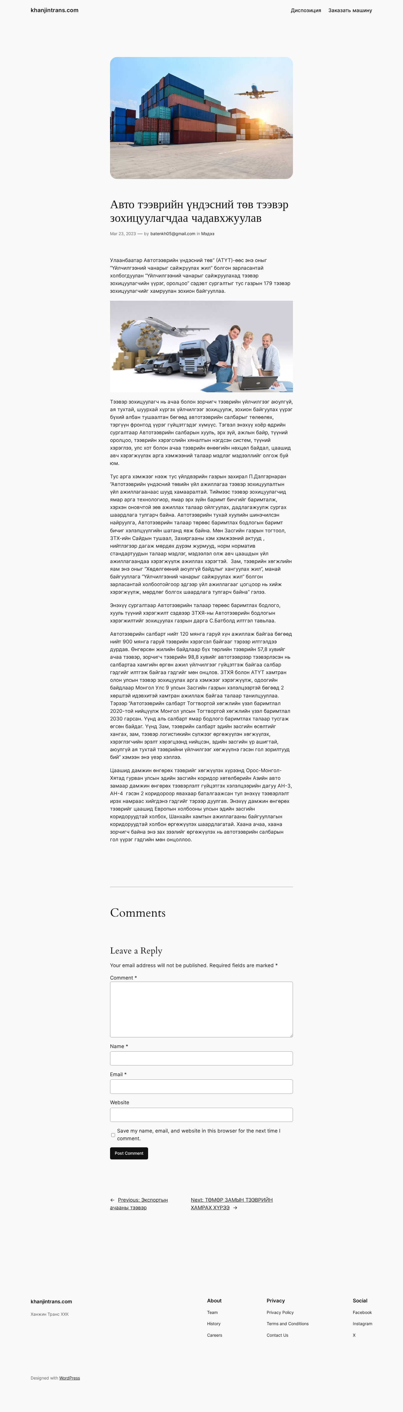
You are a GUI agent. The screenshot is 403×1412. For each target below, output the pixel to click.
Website (119, 1102)
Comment (123, 978)
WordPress (69, 1377)
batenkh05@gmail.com (172, 233)
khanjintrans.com (54, 10)
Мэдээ (207, 233)
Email (118, 1074)
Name (119, 1046)
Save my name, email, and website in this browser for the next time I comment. (198, 1134)
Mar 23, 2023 (123, 233)
